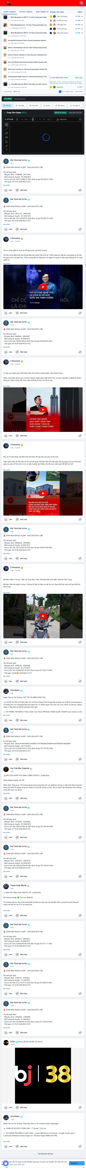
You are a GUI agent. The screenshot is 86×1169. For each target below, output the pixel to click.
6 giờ (11, 771)
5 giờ (11, 693)
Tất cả (8, 105)
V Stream (14, 238)
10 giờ (12, 1005)
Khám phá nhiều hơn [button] (17, 1164)
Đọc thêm (6, 185)
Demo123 (60, 87)
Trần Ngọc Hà (61, 25)
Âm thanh (61, 105)
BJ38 (12, 1042)
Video (48, 105)
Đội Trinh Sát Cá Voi (18, 160)
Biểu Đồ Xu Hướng (60, 112)
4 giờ (11, 570)
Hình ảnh (34, 105)
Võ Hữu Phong (62, 20)
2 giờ (11, 241)
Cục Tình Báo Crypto (18, 768)
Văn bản (21, 105)
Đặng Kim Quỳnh (62, 33)
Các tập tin (76, 105)
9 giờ (11, 966)
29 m (12, 163)
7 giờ (11, 849)
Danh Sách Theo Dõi (75, 112)
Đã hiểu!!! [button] (74, 1163)
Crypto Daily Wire (17, 885)
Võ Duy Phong (62, 29)
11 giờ (12, 1044)
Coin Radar (14, 690)
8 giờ (11, 888)
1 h (11, 202)
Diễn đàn (17, 91)
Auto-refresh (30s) (67, 91)
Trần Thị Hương (62, 16)
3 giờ (11, 364)
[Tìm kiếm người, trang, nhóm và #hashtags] (81, 3)
